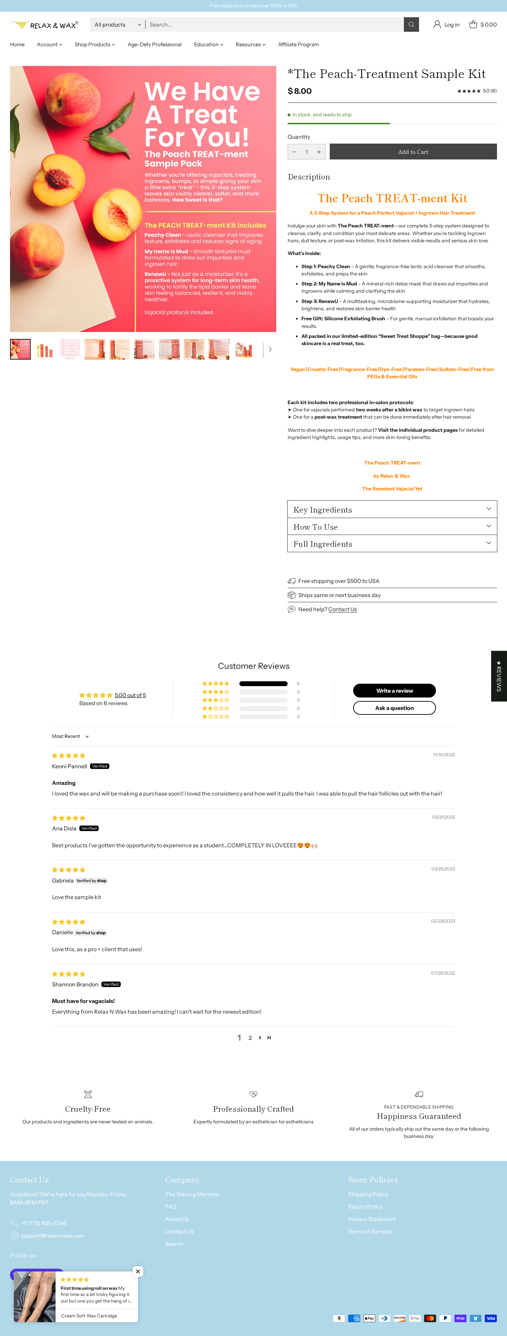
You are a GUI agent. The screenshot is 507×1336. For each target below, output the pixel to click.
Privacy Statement (372, 1219)
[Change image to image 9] (219, 349)
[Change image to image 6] (144, 349)
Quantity (299, 136)
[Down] (270, 349)
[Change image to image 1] (20, 349)
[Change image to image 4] (94, 349)
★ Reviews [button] (499, 676)
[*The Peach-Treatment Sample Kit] (143, 199)
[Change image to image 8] (194, 349)
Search (174, 1243)
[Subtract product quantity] (294, 151)
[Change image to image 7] (169, 349)
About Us (177, 1219)
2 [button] (250, 1037)
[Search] (411, 24)
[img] (68, 755)
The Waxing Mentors (192, 1194)
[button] (216, 683)
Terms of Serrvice (370, 1231)
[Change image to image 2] (45, 349)
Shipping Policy (368, 1194)
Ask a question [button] (394, 707)
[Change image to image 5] (119, 349)
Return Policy (365, 1206)
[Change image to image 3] (70, 349)
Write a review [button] (394, 690)
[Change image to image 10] (243, 349)
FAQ (171, 1206)
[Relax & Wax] (44, 24)
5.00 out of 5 (130, 695)
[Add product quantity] (319, 151)
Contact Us (342, 609)
